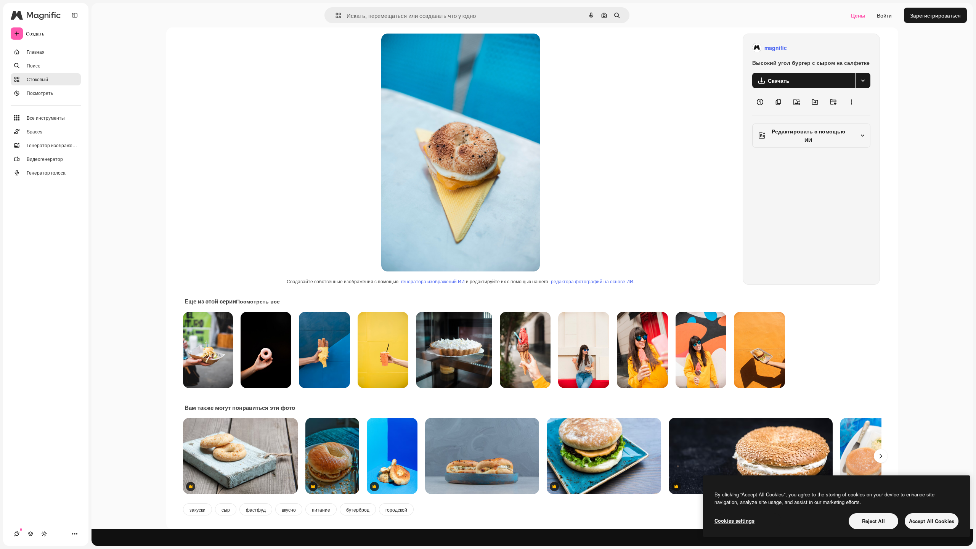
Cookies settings (734, 520)
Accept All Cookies (931, 521)
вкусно (289, 509)
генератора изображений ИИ (433, 281)
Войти (884, 15)
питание (321, 509)
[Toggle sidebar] (75, 15)
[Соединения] (17, 534)
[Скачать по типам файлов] (862, 80)
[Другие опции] (851, 101)
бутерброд (357, 509)
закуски (197, 509)
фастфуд (256, 509)
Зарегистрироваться (935, 15)
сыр (226, 509)
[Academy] (30, 534)
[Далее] (881, 456)
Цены (858, 15)
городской (396, 509)
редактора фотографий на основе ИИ (592, 281)
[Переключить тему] (44, 534)
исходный (432, 48)
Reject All (873, 521)
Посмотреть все (258, 301)
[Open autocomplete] (335, 15)
